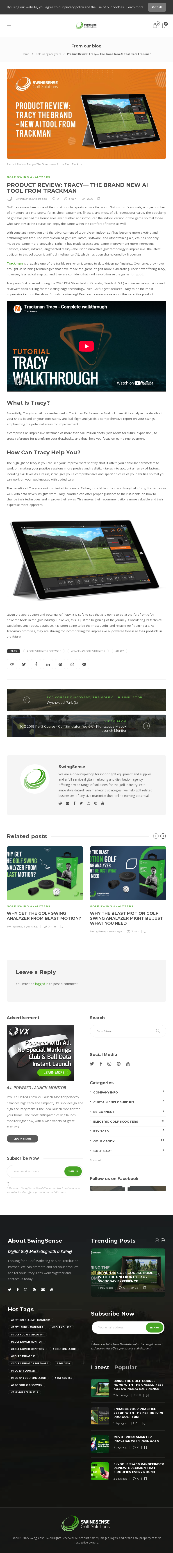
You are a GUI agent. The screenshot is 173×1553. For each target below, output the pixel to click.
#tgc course (63, 1377)
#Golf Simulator (64, 1349)
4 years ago (114, 931)
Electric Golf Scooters (128, 1121)
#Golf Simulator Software (44, 651)
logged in (41, 984)
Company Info (128, 1092)
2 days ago (120, 1447)
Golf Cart (128, 1150)
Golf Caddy (128, 1141)
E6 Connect (128, 1111)
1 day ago (119, 1423)
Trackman (15, 263)
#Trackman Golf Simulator (88, 651)
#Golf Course (61, 1327)
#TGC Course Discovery (26, 1385)
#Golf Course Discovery (27, 1334)
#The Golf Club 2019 (24, 1392)
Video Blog (115, 721)
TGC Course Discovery (68, 697)
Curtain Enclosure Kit (128, 1102)
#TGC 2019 (63, 1363)
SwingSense (23, 198)
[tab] (100, 1367)
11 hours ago (105, 1287)
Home (25, 54)
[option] (44, 887)
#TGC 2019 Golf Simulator (28, 1377)
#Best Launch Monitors (27, 1327)
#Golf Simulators (23, 1356)
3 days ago (120, 1478)
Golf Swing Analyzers (48, 54)
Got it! (157, 7)
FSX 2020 (128, 1131)
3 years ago (31, 926)
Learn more (135, 7)
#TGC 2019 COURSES (23, 1370)
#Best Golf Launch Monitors (30, 1320)
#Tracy (120, 651)
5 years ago (39, 198)
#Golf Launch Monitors (27, 1349)
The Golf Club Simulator (117, 697)
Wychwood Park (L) (62, 703)
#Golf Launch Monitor (26, 1341)
